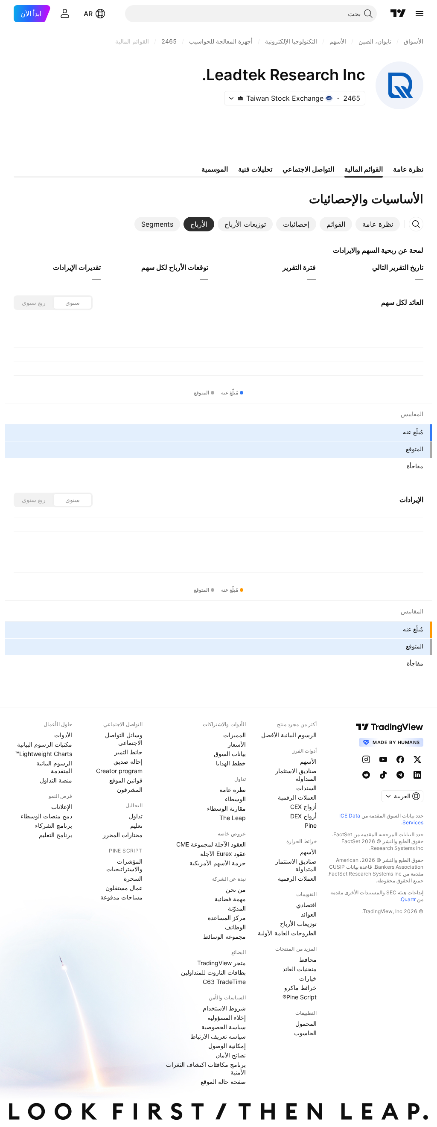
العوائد (309, 914)
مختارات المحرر (123, 834)
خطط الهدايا (231, 763)
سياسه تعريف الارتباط (218, 1036)
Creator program (119, 770)
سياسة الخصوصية (223, 1027)
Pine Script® (300, 997)
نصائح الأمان (231, 1055)
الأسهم (308, 761)
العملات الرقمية (297, 797)
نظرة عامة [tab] (408, 169)
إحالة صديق (128, 761)
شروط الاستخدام (224, 1008)
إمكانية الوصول (227, 1045)
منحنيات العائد (300, 968)
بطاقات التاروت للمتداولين (213, 972)
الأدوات (63, 735)
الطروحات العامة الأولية (287, 933)
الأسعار (237, 744)
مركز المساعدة (227, 917)
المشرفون (130, 789)
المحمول (306, 1023)
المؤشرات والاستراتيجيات (124, 865)
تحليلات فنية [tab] (255, 169)
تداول (136, 816)
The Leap (232, 817)
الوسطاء (235, 799)
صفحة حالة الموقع (223, 1081)
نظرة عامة (232, 789)
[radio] (72, 303)
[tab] (377, 224)
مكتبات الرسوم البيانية (44, 744)
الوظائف (235, 927)
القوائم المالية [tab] (363, 169)
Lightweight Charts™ (43, 753)
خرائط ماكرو (300, 987)
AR (88, 13)
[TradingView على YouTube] (383, 759)
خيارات (308, 978)
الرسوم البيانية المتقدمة (54, 766)
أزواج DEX (303, 816)
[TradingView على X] (417, 759)
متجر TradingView (221, 962)
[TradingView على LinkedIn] (417, 775)
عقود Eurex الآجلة (223, 853)
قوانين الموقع (126, 780)
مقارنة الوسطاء (226, 808)
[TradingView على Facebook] (400, 759)
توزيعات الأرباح (298, 923)
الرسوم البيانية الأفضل (289, 735)
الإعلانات (61, 806)
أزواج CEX (303, 806)
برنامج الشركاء (53, 825)
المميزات (234, 735)
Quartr (408, 899)
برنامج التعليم (55, 834)
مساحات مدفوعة (121, 897)
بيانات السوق (230, 753)
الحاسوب (305, 1032)
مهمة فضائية (230, 898)
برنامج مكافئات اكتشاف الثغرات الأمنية (206, 1068)
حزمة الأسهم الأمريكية (217, 863)
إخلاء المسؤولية (226, 1017)
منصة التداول (56, 780)
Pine (311, 825)
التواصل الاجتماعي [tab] (308, 169)
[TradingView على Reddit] (366, 775)
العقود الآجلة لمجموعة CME (211, 844)
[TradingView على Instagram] (366, 759)
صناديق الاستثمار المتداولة (296, 774)
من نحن (236, 889)
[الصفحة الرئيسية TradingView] (398, 14)
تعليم (136, 825)
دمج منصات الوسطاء (46, 816)
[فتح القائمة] (419, 13)
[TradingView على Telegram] (400, 775)
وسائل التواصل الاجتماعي (124, 738)
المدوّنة (237, 908)
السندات (306, 787)
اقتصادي (306, 904)
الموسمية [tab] (214, 169)
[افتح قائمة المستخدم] (64, 13)
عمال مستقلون (124, 887)
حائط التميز (128, 752)
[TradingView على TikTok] (383, 775)
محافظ (308, 959)
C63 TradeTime (224, 981)
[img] (241, 98)
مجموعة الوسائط (224, 936)
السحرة (133, 878)
